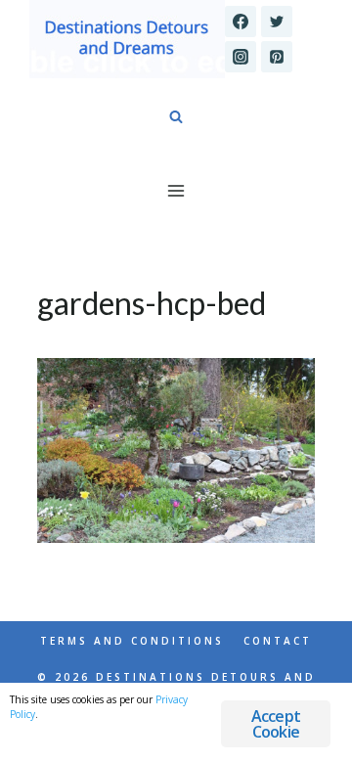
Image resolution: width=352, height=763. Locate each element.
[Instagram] (240, 56)
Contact (277, 641)
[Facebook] (240, 21)
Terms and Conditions (132, 641)
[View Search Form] (176, 117)
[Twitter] (276, 21)
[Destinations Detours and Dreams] (127, 39)
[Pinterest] (276, 56)
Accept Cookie (275, 723)
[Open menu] (176, 190)
